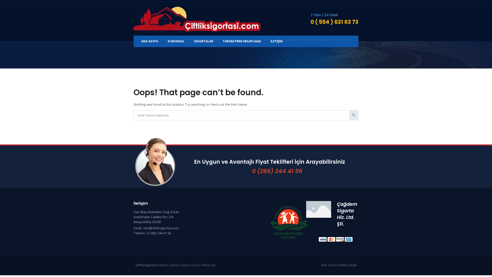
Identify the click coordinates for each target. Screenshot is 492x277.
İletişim (277, 41)
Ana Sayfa (149, 41)
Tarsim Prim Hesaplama (242, 41)
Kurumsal (176, 41)
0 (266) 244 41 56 (277, 171)
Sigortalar (203, 41)
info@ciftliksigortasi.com (161, 228)
